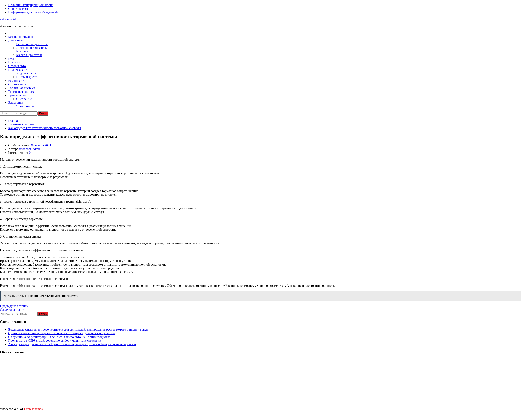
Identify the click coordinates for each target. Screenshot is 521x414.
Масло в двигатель (29, 55)
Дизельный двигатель (31, 47)
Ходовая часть (26, 73)
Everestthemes (33, 409)
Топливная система (21, 88)
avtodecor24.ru (9, 19)
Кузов (12, 58)
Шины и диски (26, 77)
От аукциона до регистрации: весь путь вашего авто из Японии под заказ (59, 337)
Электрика (15, 102)
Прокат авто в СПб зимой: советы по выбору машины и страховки (54, 340)
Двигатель (15, 40)
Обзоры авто (17, 66)
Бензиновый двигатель (32, 44)
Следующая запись (13, 309)
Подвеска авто (18, 69)
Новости (14, 62)
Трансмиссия (17, 95)
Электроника (25, 106)
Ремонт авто (16, 80)
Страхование (17, 84)
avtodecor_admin (30, 149)
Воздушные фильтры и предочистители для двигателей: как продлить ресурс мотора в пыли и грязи (78, 329)
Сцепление (24, 99)
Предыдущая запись (14, 306)
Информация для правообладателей (33, 12)
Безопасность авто (21, 36)
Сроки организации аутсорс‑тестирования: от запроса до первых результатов (61, 333)
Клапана (22, 51)
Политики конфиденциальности (30, 5)
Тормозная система (21, 91)
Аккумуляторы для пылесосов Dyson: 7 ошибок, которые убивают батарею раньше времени (72, 344)
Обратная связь (18, 8)
